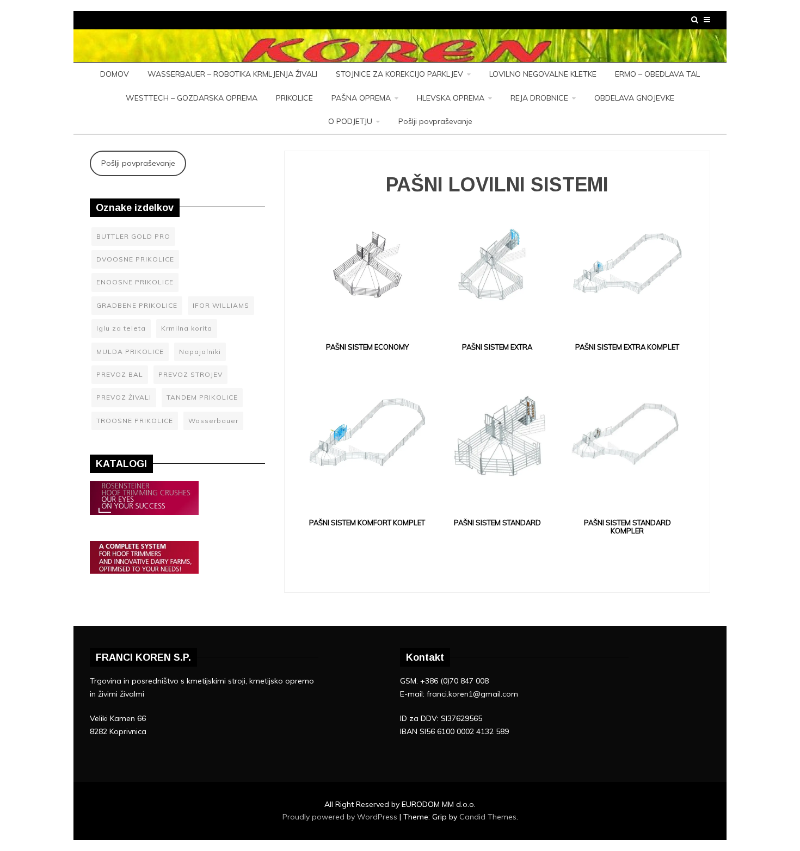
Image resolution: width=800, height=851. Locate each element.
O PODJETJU (350, 121)
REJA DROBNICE (539, 98)
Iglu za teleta (121, 328)
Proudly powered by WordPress (340, 817)
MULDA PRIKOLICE (130, 351)
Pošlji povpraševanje (435, 121)
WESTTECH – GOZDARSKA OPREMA (191, 98)
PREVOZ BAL (119, 374)
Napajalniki (200, 351)
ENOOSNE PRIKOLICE (135, 282)
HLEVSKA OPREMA (450, 98)
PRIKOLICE (294, 98)
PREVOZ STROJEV (190, 374)
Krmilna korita (186, 328)
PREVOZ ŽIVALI (123, 397)
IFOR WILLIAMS (221, 305)
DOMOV (114, 74)
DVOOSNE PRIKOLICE (135, 259)
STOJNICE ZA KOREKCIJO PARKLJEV (399, 74)
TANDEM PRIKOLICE (202, 397)
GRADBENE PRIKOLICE (136, 305)
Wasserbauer (213, 421)
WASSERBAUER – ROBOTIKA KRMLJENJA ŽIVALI (232, 74)
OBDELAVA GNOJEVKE (634, 98)
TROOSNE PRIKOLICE (134, 421)
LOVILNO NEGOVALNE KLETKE (542, 74)
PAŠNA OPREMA (361, 98)
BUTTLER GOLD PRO (133, 236)
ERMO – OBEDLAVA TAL (657, 74)
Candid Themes (487, 817)
